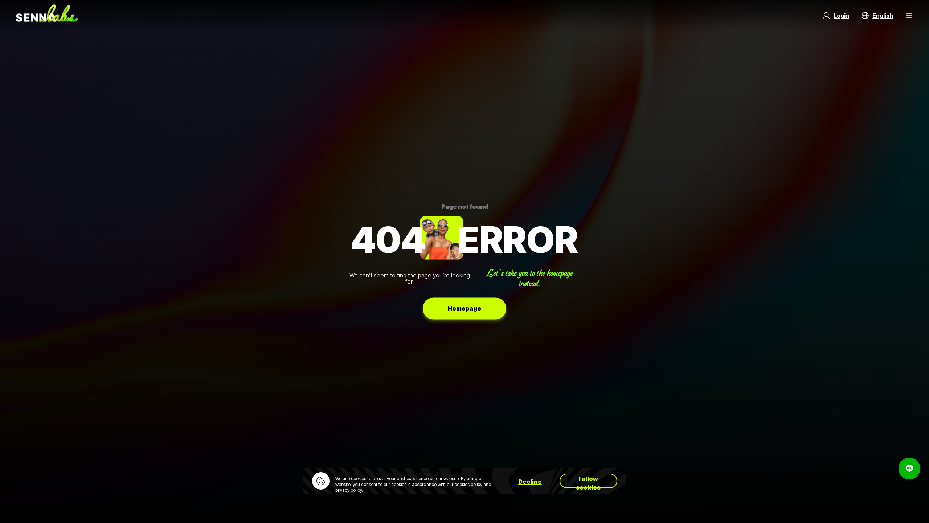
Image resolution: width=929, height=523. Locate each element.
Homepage (464, 308)
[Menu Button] (909, 15)
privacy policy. (349, 490)
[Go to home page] (47, 15)
